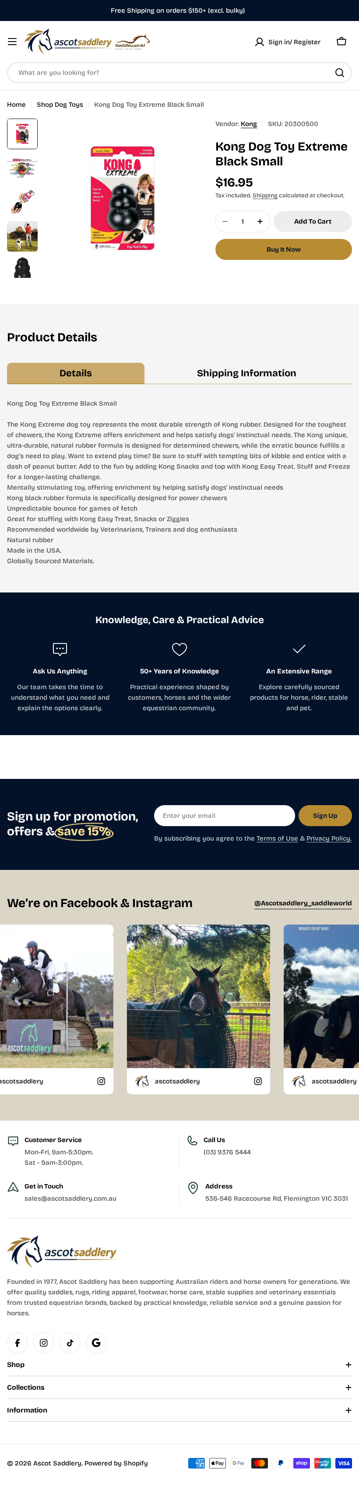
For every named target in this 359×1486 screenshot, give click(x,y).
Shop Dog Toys (60, 105)
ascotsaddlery (124, 1081)
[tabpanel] (179, 482)
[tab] (75, 374)
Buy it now (284, 249)
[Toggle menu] (12, 41)
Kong (249, 124)
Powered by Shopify (116, 1463)
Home (16, 105)
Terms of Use (277, 838)
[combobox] (179, 72)
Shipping (265, 195)
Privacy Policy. (329, 838)
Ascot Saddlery (57, 1463)
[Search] (339, 72)
